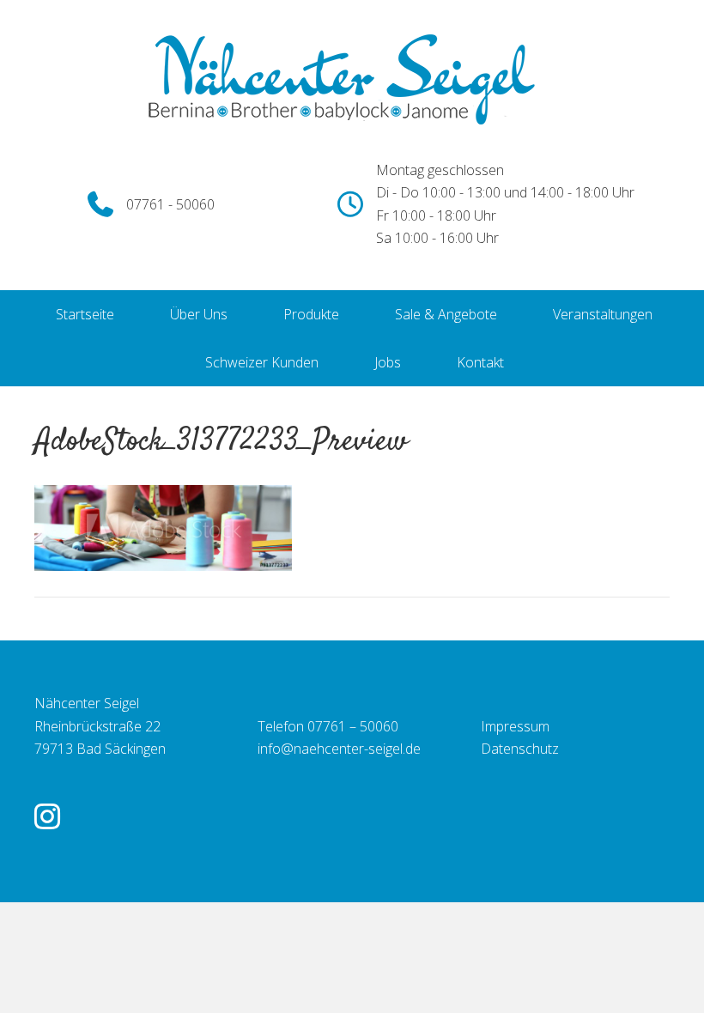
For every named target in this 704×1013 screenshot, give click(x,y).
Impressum (515, 726)
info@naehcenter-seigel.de (339, 748)
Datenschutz (520, 748)
